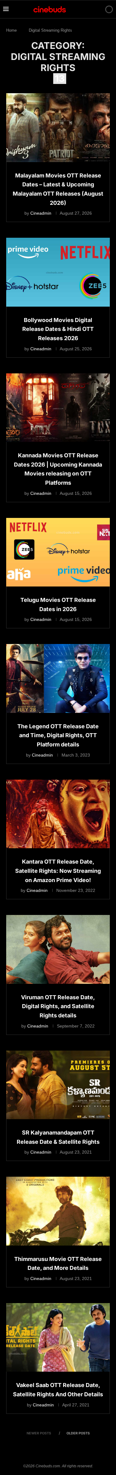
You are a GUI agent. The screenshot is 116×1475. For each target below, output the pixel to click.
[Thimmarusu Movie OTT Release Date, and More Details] (58, 1211)
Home (11, 30)
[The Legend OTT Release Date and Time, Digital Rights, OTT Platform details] (58, 678)
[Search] (98, 9)
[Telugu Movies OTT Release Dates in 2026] (58, 552)
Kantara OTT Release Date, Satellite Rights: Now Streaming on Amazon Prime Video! (58, 870)
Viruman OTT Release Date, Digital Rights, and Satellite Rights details (58, 1006)
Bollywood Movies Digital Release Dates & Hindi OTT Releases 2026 (58, 329)
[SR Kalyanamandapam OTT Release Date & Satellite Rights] (58, 1085)
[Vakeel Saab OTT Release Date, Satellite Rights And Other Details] (58, 1337)
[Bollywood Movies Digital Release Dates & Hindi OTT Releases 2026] (58, 272)
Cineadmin (40, 213)
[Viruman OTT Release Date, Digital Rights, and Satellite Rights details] (58, 949)
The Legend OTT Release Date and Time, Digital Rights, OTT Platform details (58, 735)
